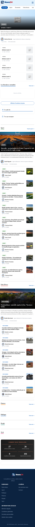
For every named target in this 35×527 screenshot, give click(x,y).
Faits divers (26, 7)
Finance (4, 495)
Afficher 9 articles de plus (17, 103)
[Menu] (32, 2)
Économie (17, 7)
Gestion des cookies (7, 517)
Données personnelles (7, 514)
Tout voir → (31, 85)
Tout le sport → (30, 128)
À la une (4, 7)
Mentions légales (6, 508)
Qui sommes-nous (23, 487)
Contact (21, 490)
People (3, 498)
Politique (4, 493)
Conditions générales (7, 511)
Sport (10, 7)
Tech (3, 501)
